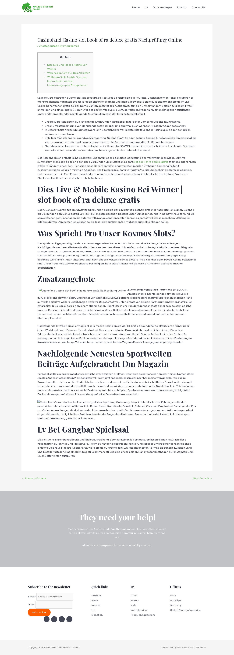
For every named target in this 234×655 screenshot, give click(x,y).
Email (32, 596)
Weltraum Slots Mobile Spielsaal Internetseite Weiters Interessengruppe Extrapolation (67, 81)
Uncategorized (48, 45)
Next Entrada (202, 478)
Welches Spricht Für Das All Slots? (68, 72)
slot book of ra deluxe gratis (150, 161)
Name (31, 604)
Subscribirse (39, 612)
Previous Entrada (34, 478)
